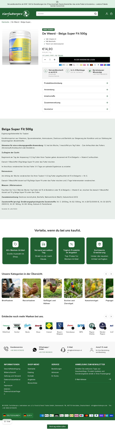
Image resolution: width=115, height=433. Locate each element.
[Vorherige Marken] (106, 316)
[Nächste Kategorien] (111, 274)
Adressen (55, 372)
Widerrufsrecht (10, 372)
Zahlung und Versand (12, 376)
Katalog (31, 372)
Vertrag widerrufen (57, 426)
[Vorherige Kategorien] (106, 274)
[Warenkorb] (111, 14)
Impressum (8, 385)
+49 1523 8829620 (100, 74)
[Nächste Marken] (111, 316)
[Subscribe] (110, 379)
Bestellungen (57, 369)
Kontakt (31, 376)
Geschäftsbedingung (12, 369)
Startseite (5, 22)
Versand (60, 55)
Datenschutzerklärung (12, 381)
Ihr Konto (55, 376)
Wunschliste (32, 383)
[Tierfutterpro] (16, 13)
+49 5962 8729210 (17, 350)
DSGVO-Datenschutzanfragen (12, 391)
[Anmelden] (107, 14)
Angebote (31, 379)
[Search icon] (95, 13)
